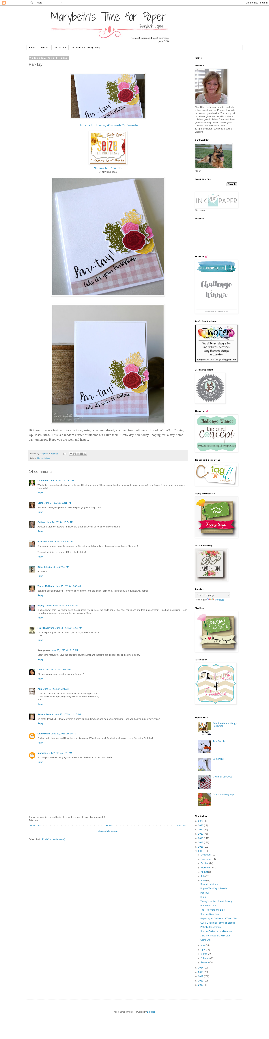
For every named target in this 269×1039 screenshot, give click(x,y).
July (203, 876)
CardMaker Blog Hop (223, 794)
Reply (40, 492)
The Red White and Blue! (212, 910)
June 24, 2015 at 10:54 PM (59, 522)
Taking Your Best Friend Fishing (216, 901)
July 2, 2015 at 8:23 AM (60, 753)
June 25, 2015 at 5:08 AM (68, 586)
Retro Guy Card (208, 905)
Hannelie (42, 541)
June (203, 880)
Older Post (181, 825)
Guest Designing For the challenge (217, 923)
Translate (219, 600)
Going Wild (218, 759)
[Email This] (71, 454)
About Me (44, 47)
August (204, 872)
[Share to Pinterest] (85, 454)
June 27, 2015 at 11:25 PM (67, 714)
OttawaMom (44, 733)
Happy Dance (45, 605)
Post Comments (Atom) (53, 839)
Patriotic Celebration (210, 927)
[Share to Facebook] (81, 454)
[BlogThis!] (74, 454)
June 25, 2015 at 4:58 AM (56, 567)
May (203, 945)
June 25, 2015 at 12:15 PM (64, 650)
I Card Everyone (46, 628)
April (203, 949)
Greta (40, 503)
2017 (201, 842)
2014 (201, 967)
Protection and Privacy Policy (85, 47)
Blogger (151, 1012)
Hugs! (203, 897)
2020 (201, 829)
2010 (201, 985)
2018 (201, 838)
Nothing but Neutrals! (108, 168)
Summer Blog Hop (209, 914)
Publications (60, 47)
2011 (201, 980)
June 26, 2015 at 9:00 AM (58, 669)
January (205, 962)
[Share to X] (78, 454)
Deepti (41, 669)
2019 (201, 834)
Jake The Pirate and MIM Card (215, 935)
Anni (40, 689)
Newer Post (35, 825)
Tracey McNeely (46, 586)
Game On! (205, 940)
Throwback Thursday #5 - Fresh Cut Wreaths (108, 125)
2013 (201, 972)
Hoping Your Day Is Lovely (213, 888)
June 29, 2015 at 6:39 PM (63, 733)
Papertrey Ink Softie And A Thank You (218, 918)
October (205, 863)
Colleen (41, 522)
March (204, 954)
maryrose (43, 753)
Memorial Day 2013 (222, 776)
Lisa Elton (43, 480)
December (206, 854)
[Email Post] (65, 454)
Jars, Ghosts (219, 741)
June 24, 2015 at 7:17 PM (61, 480)
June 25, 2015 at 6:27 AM (65, 605)
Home (32, 47)
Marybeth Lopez (44, 458)
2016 (201, 847)
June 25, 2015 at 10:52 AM (68, 628)
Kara (40, 567)
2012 (201, 976)
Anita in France (45, 714)
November (206, 859)
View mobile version (108, 831)
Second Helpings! (209, 884)
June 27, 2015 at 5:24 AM (56, 689)
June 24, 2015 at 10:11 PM (57, 503)
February (205, 958)
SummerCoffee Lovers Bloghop (216, 931)
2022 (201, 821)
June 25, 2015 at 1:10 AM (60, 541)
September (206, 867)
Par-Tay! (204, 893)
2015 (201, 851)
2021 (201, 825)
